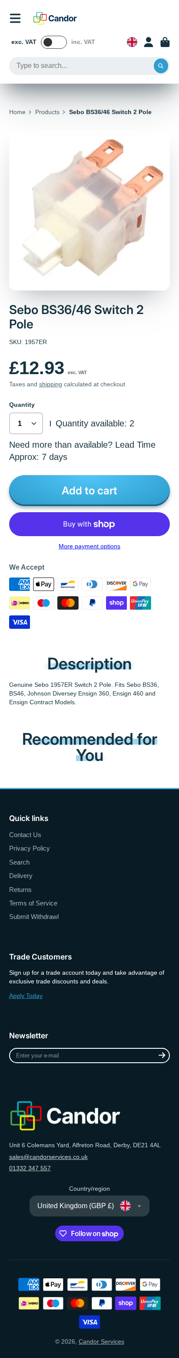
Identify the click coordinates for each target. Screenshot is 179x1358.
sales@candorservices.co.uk (48, 1156)
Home (17, 111)
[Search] (161, 66)
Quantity (22, 404)
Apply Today (26, 995)
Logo (55, 18)
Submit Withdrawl (34, 916)
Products (47, 111)
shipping (50, 384)
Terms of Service (33, 903)
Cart (165, 42)
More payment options (89, 546)
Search (19, 862)
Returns (20, 889)
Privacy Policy (29, 848)
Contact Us (25, 834)
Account (148, 42)
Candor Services (101, 1341)
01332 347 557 (30, 1168)
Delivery (21, 875)
